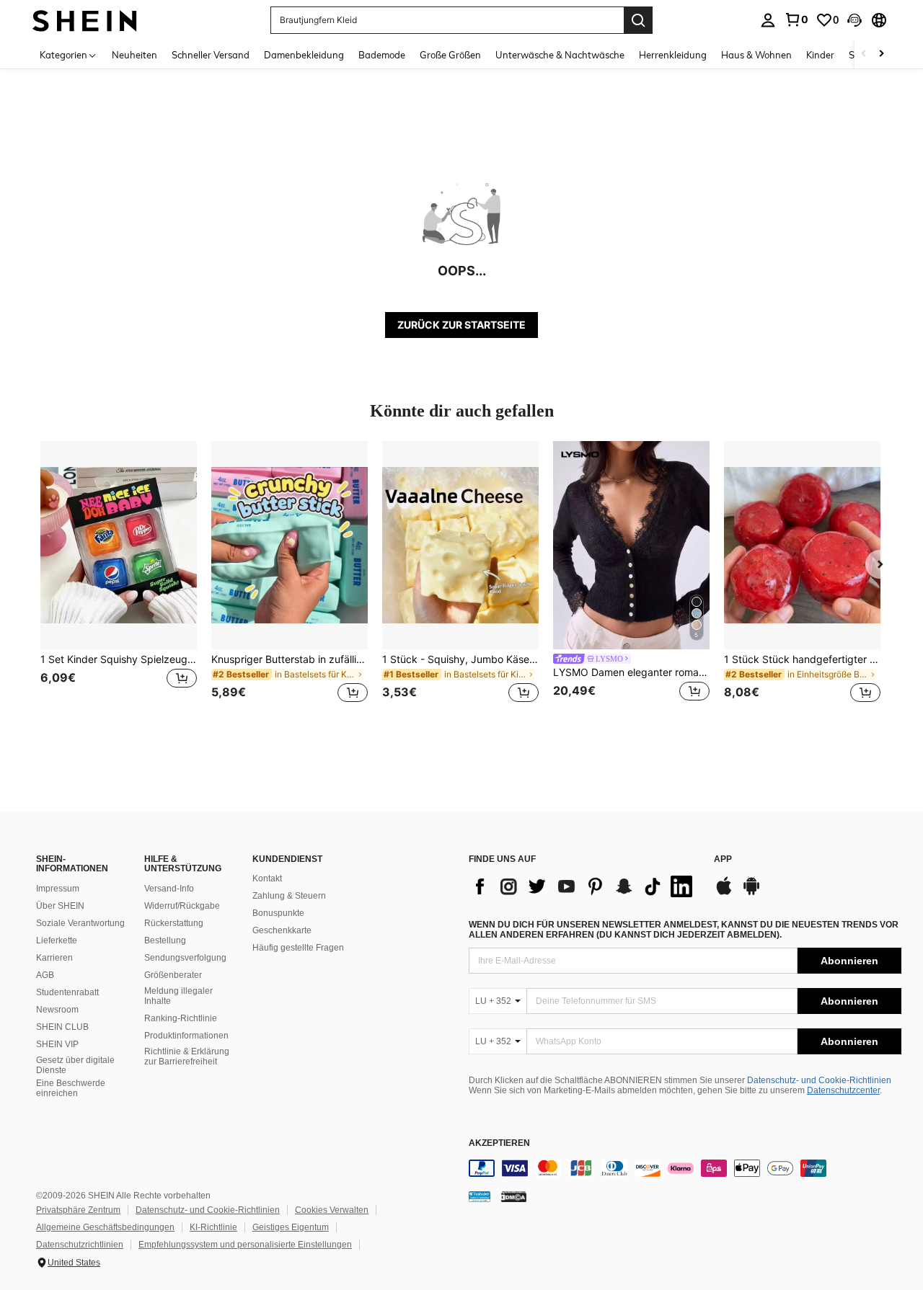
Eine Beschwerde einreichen (70, 1088)
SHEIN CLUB (62, 1027)
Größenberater (173, 975)
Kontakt (267, 878)
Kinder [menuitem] (820, 55)
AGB (45, 975)
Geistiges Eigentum (290, 1227)
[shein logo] (84, 19)
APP (723, 859)
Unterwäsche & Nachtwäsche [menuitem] (559, 55)
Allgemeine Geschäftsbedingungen (105, 1227)
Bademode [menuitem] (381, 55)
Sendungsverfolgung (185, 958)
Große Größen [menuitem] (450, 55)
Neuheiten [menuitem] (134, 55)
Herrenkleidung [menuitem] (673, 55)
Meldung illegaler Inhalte (178, 996)
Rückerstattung (173, 923)
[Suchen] (638, 20)
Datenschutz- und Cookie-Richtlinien (819, 1080)
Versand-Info (169, 889)
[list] (584, 886)
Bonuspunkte (278, 913)
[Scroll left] (864, 54)
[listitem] (118, 580)
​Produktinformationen (186, 1036)
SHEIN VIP (57, 1044)
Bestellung (165, 940)
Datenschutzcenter (843, 1090)
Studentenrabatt (67, 992)
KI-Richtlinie (213, 1227)
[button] (854, 20)
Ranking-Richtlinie (180, 1018)
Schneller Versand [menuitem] (210, 55)
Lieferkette (56, 940)
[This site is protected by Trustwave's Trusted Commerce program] (479, 1196)
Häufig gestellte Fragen (298, 948)
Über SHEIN (60, 906)
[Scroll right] (881, 54)
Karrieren (54, 958)
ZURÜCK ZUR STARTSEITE (461, 325)
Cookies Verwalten (331, 1210)
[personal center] (768, 20)
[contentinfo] (685, 1168)
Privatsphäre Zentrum (78, 1210)
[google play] (751, 893)
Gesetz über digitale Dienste (75, 1065)
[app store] (724, 893)
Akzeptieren (499, 1143)
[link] (796, 19)
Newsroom (57, 1010)
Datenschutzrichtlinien (79, 1245)
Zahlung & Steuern (289, 896)
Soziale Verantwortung (80, 923)
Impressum (57, 889)
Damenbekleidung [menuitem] (304, 55)
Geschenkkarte (282, 930)
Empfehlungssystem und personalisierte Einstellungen (245, 1245)
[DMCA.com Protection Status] (513, 1196)
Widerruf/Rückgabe (182, 906)
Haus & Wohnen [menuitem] (756, 55)
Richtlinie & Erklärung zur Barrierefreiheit (186, 1056)
